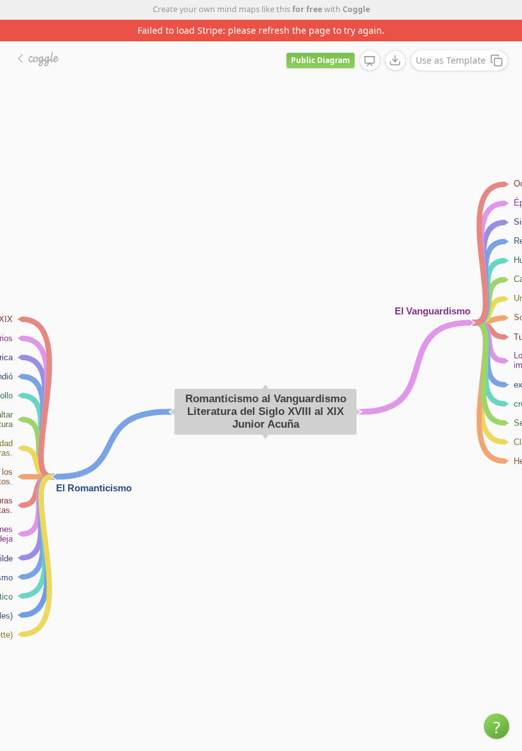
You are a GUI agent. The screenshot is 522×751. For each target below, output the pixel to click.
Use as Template (451, 60)
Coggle (356, 9)
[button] (496, 726)
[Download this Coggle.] (395, 60)
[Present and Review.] (370, 61)
